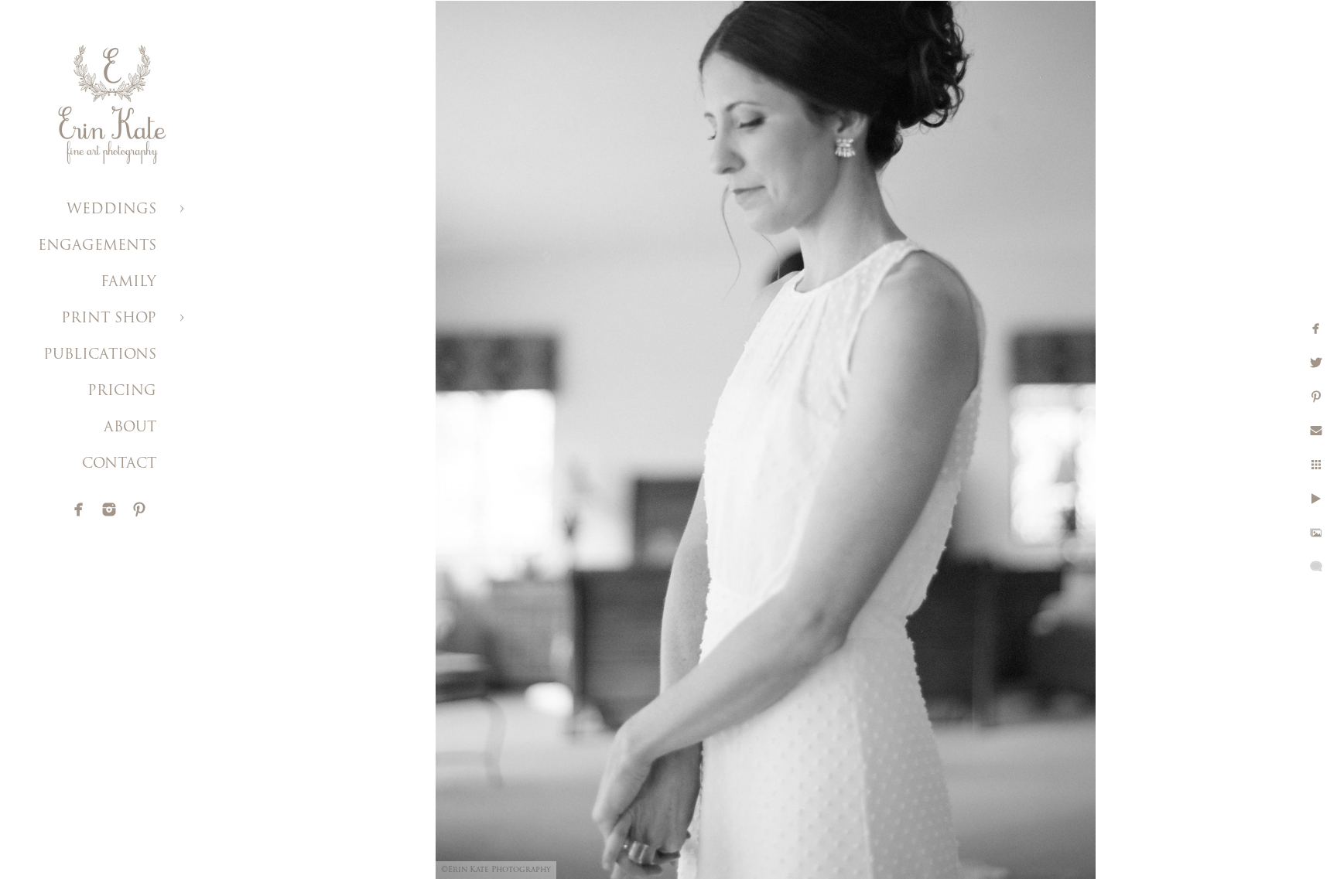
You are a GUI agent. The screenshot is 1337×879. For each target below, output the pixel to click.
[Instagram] (109, 509)
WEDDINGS (111, 210)
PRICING (121, 392)
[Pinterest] (139, 509)
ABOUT (130, 428)
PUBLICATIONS (99, 356)
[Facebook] (79, 509)
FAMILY (128, 283)
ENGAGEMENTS (97, 247)
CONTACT (119, 465)
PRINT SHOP (108, 319)
